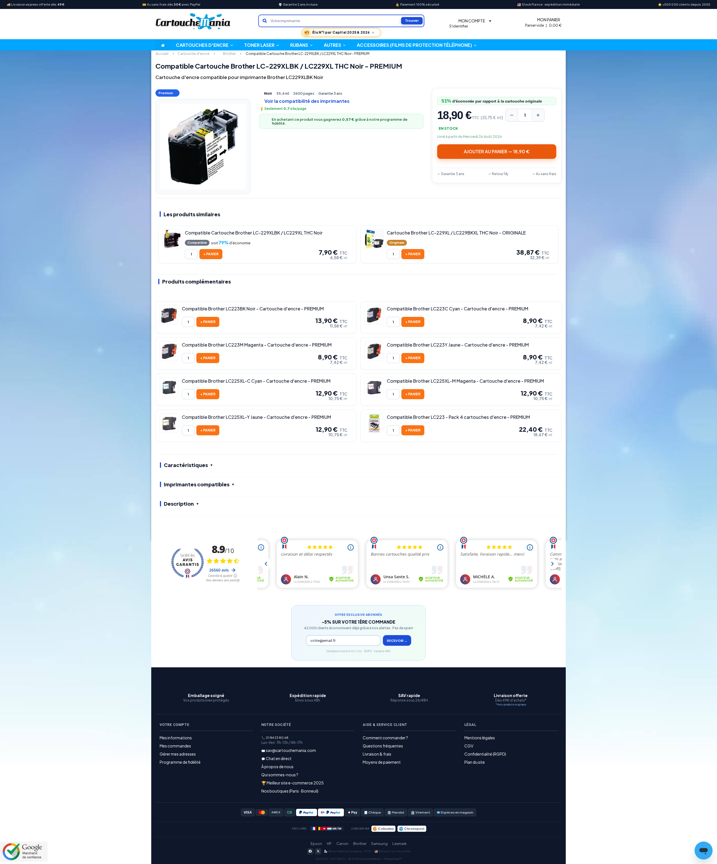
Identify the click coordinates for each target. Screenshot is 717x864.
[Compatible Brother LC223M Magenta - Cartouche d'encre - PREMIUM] (169, 351)
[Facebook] (310, 851)
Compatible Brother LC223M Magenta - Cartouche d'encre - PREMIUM (257, 345)
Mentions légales (479, 737)
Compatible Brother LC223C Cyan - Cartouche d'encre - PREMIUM (457, 309)
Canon (342, 843)
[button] (334, 44)
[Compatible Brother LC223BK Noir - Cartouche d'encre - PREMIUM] (169, 314)
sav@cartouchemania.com (291, 750)
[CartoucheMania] (193, 21)
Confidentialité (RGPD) (485, 753)
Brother (359, 843)
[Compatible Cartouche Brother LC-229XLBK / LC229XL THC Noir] (172, 238)
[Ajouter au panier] (210, 254)
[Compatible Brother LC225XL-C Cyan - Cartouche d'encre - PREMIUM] (169, 387)
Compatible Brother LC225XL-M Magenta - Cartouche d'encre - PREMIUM (465, 381)
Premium (166, 93)
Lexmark (399, 843)
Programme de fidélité (180, 762)
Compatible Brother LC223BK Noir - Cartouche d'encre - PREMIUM (253, 309)
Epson (316, 843)
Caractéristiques (186, 465)
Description (179, 503)
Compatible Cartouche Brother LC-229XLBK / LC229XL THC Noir (254, 233)
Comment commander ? (385, 737)
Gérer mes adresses (178, 753)
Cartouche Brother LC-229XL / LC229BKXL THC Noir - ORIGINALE (456, 233)
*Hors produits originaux (511, 704)
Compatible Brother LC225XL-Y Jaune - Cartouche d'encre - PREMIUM (256, 417)
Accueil (162, 54)
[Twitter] (318, 851)
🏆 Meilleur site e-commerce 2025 (292, 782)
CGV (468, 745)
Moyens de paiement (382, 762)
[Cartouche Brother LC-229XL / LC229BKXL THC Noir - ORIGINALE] (374, 238)
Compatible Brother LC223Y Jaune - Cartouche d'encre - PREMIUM (458, 345)
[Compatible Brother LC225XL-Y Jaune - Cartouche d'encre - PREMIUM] (169, 423)
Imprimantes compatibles (196, 484)
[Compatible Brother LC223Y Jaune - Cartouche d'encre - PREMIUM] (374, 351)
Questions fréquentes (383, 745)
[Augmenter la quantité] (538, 115)
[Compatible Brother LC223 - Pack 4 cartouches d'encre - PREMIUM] (374, 423)
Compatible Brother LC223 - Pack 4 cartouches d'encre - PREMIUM (458, 417)
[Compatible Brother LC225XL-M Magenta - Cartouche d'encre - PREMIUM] (374, 387)
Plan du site (474, 762)
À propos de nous (277, 766)
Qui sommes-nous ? (279, 774)
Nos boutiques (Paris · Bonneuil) (289, 790)
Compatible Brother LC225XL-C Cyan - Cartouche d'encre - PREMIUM (256, 381)
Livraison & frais (377, 753)
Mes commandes (175, 745)
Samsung (379, 843)
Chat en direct (279, 758)
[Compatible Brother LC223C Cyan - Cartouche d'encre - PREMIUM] (374, 314)
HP (329, 843)
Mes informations (176, 737)
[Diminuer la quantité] (512, 115)
